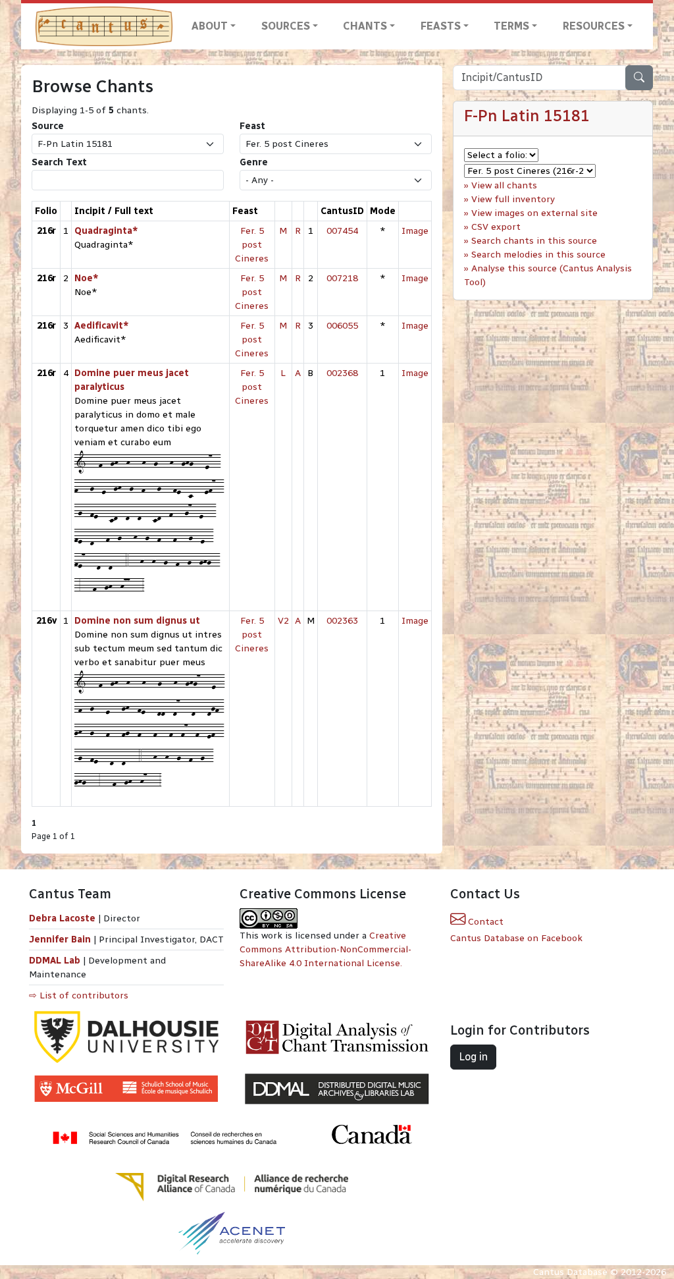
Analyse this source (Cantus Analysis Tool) (548, 275)
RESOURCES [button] (594, 26)
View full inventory (513, 199)
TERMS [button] (511, 26)
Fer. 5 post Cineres (252, 244)
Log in (473, 1056)
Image (415, 230)
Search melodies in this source (538, 254)
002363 (342, 620)
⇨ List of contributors (78, 995)
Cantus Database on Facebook (516, 938)
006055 (342, 325)
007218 (342, 278)
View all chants (504, 185)
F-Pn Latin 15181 (527, 116)
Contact (484, 921)
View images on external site (534, 213)
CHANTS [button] (365, 26)
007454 (342, 230)
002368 (342, 373)
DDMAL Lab (54, 960)
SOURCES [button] (285, 26)
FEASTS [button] (441, 26)
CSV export (496, 226)
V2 (283, 620)
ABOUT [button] (210, 26)
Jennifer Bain (61, 939)
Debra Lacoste (62, 918)
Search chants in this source (534, 240)
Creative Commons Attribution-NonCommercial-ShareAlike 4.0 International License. (325, 949)
